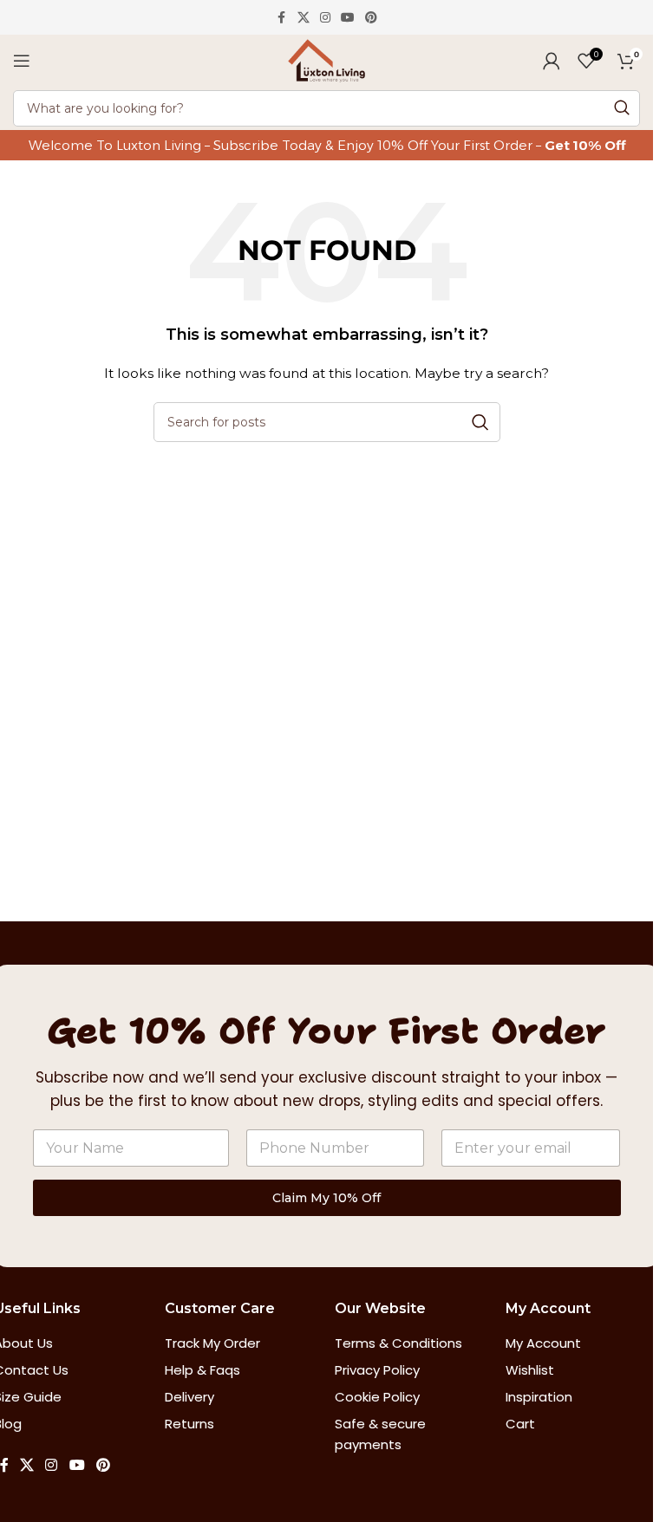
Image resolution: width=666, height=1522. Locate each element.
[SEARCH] (622, 108)
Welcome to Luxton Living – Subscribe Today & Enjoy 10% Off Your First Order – (287, 145)
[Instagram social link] (325, 17)
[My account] (551, 60)
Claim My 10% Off (326, 1198)
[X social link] (303, 17)
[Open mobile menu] (21, 60)
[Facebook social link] (281, 17)
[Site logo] (326, 60)
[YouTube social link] (348, 17)
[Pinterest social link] (371, 17)
